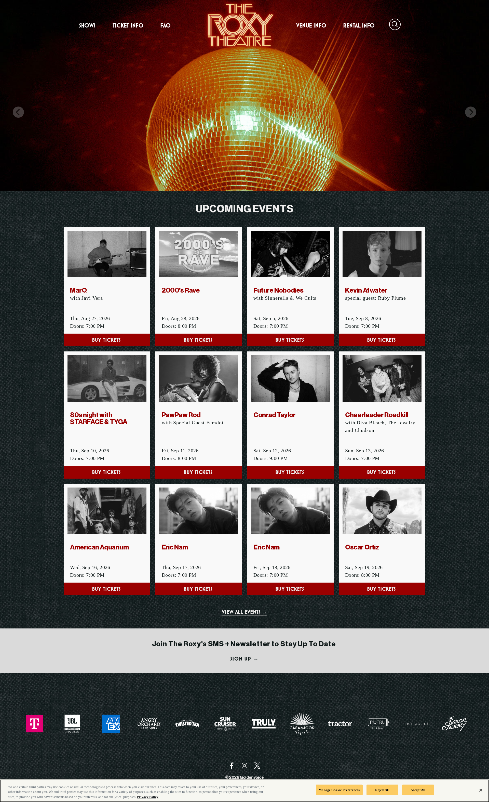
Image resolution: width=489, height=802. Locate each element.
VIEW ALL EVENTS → (244, 612)
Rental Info (359, 25)
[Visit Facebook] (231, 765)
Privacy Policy (147, 797)
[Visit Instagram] (244, 765)
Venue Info (311, 25)
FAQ (165, 25)
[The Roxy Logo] (239, 25)
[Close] (480, 790)
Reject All (382, 790)
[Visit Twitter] (257, 765)
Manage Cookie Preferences (339, 790)
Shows (87, 25)
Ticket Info (128, 25)
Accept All (418, 790)
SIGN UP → (244, 658)
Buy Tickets (107, 340)
